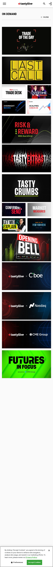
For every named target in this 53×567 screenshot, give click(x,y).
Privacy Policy (31, 557)
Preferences (18, 562)
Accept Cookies (34, 562)
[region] (26, 556)
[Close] (49, 550)
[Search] (44, 4)
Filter (46, 17)
